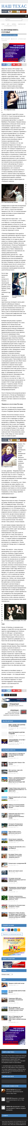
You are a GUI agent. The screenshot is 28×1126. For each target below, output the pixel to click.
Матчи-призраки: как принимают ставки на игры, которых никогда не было (16, 1009)
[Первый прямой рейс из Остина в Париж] (4, 798)
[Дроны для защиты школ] (4, 872)
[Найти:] (14, 19)
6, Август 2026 (12, 882)
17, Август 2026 (13, 834)
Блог (4, 979)
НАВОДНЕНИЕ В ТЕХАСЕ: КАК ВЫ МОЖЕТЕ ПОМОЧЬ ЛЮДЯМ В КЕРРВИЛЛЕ (16, 1108)
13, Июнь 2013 (12, 735)
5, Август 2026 (12, 908)
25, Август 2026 (13, 765)
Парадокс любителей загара (16, 983)
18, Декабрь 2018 (13, 743)
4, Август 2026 (12, 918)
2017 (8, 24)
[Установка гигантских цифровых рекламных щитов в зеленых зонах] (4, 880)
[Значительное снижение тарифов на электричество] (4, 841)
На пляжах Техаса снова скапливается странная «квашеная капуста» (15, 856)
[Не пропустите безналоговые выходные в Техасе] (4, 907)
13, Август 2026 (13, 842)
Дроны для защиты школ (16, 870)
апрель (14, 24)
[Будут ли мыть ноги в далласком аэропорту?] (4, 833)
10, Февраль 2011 (13, 727)
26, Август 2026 (13, 758)
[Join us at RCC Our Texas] (14, 11)
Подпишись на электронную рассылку (12, 934)
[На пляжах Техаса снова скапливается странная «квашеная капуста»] (4, 856)
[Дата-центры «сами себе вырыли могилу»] (4, 771)
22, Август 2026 (13, 783)
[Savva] (3, 1100)
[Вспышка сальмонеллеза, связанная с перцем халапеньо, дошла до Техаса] (4, 898)
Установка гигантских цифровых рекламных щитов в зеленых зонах (17, 880)
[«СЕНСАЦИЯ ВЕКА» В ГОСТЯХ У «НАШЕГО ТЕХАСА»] (4, 741)
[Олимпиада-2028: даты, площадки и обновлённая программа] (4, 1000)
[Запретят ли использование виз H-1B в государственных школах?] (4, 806)
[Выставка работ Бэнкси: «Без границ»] (4, 764)
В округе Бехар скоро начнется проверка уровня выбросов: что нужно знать (17, 790)
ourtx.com (14, 38)
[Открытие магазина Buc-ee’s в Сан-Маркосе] (4, 848)
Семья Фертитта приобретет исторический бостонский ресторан (17, 755)
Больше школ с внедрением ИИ (17, 863)
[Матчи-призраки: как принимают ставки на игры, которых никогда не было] (4, 1009)
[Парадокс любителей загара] (4, 985)
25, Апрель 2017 (6, 38)
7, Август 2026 (12, 872)
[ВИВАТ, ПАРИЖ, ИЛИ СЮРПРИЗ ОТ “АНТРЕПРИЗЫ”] (4, 726)
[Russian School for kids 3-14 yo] (14, 946)
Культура (13, 695)
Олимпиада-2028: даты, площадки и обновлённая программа (16, 1000)
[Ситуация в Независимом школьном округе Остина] (4, 825)
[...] (10, 1072)
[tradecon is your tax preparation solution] (14, 700)
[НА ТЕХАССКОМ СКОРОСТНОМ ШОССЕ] (4, 992)
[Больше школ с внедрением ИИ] (4, 865)
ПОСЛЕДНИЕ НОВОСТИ (9, 750)
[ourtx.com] (3, 1091)
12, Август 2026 (13, 850)
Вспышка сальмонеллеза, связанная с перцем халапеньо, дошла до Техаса (17, 898)
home (6, 695)
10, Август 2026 (13, 865)
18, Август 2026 (13, 819)
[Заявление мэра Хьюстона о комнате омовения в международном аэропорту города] (4, 815)
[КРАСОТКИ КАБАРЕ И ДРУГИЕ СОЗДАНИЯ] (4, 734)
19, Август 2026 (13, 809)
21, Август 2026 (13, 792)
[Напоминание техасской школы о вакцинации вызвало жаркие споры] (4, 889)
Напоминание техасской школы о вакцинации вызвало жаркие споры (17, 889)
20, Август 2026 (13, 1002)
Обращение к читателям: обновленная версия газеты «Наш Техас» (14, 1091)
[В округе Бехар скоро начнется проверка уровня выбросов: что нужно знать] (4, 789)
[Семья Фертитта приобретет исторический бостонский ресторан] (4, 755)
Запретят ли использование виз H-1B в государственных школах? (16, 806)
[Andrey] (3, 1108)
